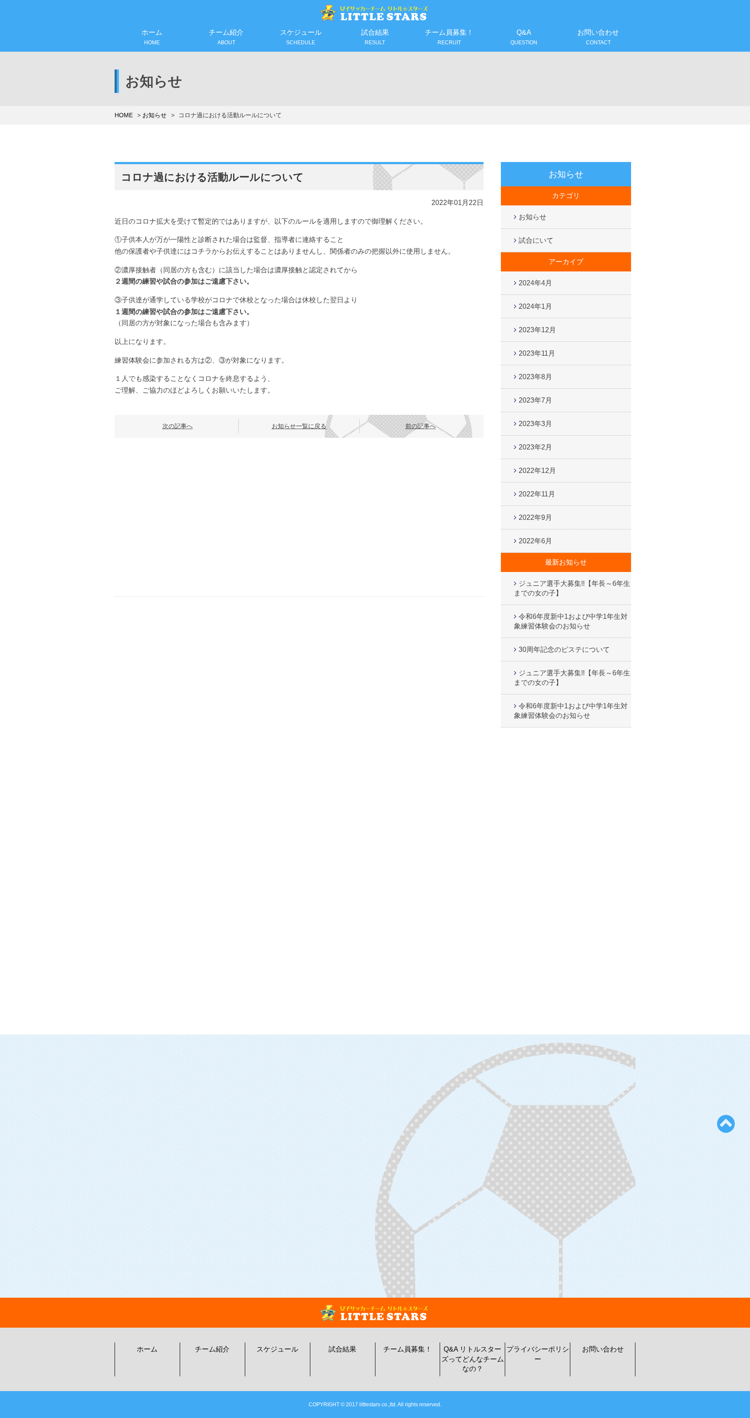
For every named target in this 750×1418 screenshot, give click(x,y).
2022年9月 (535, 517)
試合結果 (375, 37)
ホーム (151, 37)
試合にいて (536, 240)
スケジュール (301, 37)
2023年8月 (535, 376)
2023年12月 (537, 330)
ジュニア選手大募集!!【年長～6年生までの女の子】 (572, 588)
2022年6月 (535, 541)
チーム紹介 (226, 37)
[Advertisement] (299, 517)
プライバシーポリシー (538, 1353)
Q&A (523, 37)
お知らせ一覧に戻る (299, 426)
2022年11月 (537, 494)
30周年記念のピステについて (564, 649)
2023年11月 (537, 353)
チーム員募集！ (449, 37)
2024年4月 (535, 283)
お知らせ (154, 115)
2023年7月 (535, 400)
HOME (124, 115)
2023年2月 (535, 447)
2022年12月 (537, 470)
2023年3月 (535, 423)
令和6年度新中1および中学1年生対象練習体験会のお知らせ (571, 621)
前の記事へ (420, 426)
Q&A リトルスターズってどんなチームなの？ (472, 1358)
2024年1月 (535, 306)
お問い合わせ (598, 37)
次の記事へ (177, 426)
